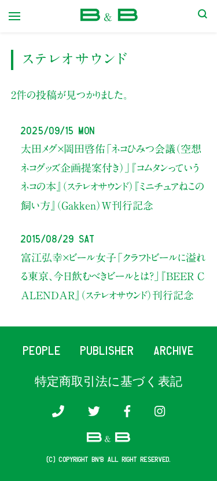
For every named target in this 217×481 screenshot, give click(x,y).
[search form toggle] (202, 16)
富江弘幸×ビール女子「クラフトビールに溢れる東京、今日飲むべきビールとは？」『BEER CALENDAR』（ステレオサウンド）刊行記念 (113, 276)
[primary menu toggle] (14, 16)
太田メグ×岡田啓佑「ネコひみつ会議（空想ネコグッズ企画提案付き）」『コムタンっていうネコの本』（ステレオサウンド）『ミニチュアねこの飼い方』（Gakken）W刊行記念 (112, 177)
